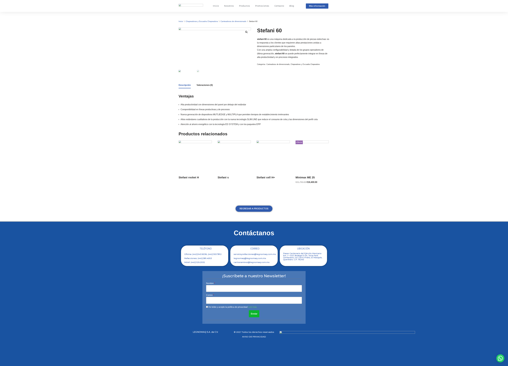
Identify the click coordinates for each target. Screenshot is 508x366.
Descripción (185, 85)
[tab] (185, 85)
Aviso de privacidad (254, 336)
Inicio (216, 6)
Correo (209, 295)
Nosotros (229, 6)
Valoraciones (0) (205, 85)
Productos (244, 6)
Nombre (210, 283)
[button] (317, 6)
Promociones (262, 6)
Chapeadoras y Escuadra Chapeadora (202, 21)
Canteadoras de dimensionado (233, 21)
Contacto (279, 6)
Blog (291, 6)
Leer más (252, 307)
